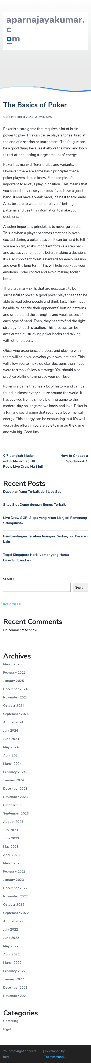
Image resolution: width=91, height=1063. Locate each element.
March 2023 (12, 863)
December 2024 (15, 689)
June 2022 (11, 938)
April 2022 (11, 954)
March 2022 (12, 963)
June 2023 (11, 838)
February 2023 (14, 871)
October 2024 (13, 706)
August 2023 (13, 822)
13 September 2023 (18, 117)
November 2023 (15, 797)
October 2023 (13, 805)
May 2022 (11, 946)
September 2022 (16, 913)
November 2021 (15, 996)
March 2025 (12, 664)
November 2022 (15, 896)
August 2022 (13, 921)
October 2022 (13, 905)
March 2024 (12, 764)
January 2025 (13, 681)
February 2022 (14, 971)
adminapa (43, 117)
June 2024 (11, 739)
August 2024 (13, 722)
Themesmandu (55, 1057)
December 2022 (15, 888)
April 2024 (11, 755)
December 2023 (15, 788)
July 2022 (10, 929)
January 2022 (13, 979)
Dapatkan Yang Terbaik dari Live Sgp (32, 491)
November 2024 (15, 697)
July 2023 (10, 830)
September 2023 (16, 813)
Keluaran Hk (12, 604)
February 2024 (14, 772)
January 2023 (13, 880)
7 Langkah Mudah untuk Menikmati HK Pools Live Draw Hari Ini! (23, 461)
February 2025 (14, 672)
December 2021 (15, 987)
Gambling (10, 1021)
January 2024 (13, 780)
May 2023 (11, 846)
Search (9, 579)
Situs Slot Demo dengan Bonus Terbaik (34, 504)
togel (7, 1029)
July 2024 (10, 730)
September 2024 (16, 714)
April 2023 (11, 855)
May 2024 (11, 747)
